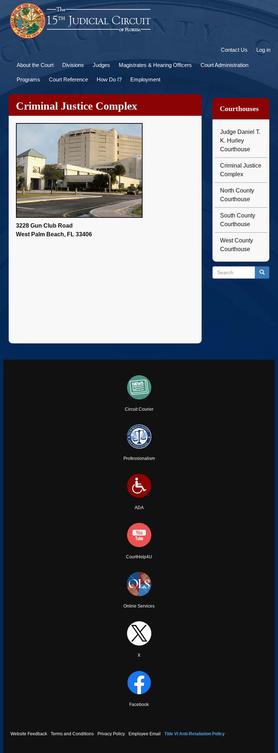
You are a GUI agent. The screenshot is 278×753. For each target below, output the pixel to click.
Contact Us (234, 50)
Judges (101, 65)
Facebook (139, 704)
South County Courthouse (237, 219)
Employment (145, 79)
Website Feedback (28, 733)
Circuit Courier (139, 409)
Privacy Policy (111, 733)
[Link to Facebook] (139, 682)
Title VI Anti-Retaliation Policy (194, 733)
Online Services (139, 606)
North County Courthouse (237, 194)
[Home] (81, 21)
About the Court (35, 65)
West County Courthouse (236, 244)
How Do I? (109, 79)
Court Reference (68, 79)
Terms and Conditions (72, 733)
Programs (28, 79)
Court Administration (224, 65)
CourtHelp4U (139, 556)
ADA (139, 507)
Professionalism (139, 458)
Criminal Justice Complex (240, 169)
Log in (263, 50)
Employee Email (145, 733)
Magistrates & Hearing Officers (155, 65)
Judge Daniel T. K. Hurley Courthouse (240, 140)
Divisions (73, 65)
